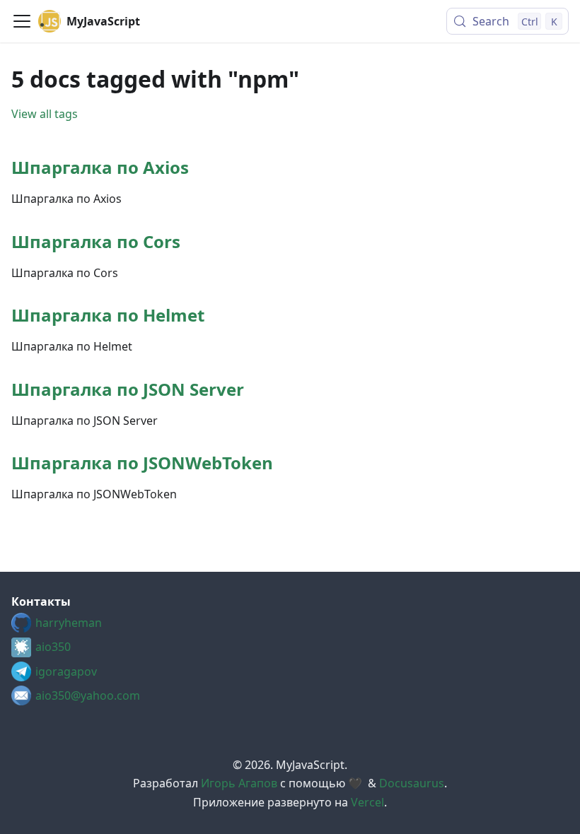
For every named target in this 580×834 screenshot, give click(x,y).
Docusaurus (411, 783)
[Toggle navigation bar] (22, 21)
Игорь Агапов (239, 783)
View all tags (44, 114)
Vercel (367, 802)
